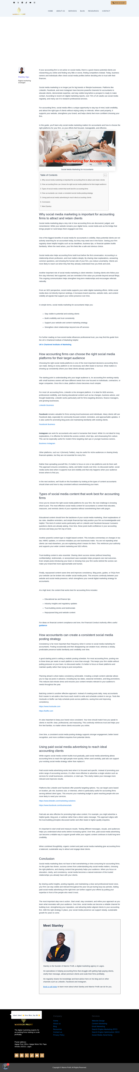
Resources (93, 11)
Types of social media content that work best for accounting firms (65, 189)
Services (72, 11)
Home (50, 11)
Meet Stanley (46, 206)
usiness (51, 405)
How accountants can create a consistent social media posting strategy (67, 193)
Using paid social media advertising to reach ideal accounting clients (66, 197)
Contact (106, 11)
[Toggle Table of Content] (104, 175)
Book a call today (50, 987)
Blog (82, 11)
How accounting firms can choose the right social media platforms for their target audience (74, 184)
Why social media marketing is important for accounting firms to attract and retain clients (73, 180)
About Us (60, 11)
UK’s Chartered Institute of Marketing (55, 345)
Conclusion (46, 202)
